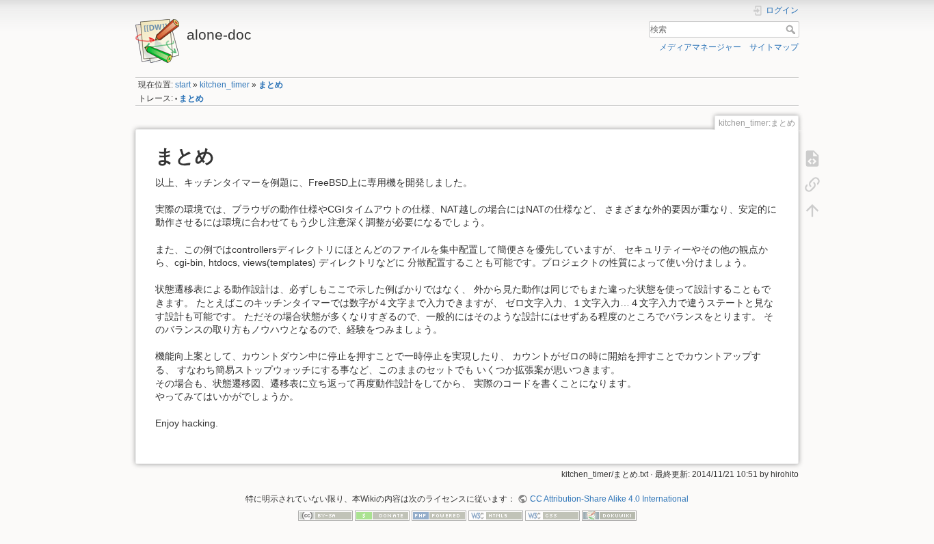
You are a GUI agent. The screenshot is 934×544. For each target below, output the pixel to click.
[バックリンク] (812, 184)
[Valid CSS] (552, 515)
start (183, 85)
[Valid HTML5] (495, 515)
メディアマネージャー (700, 47)
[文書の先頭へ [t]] (812, 210)
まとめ (270, 85)
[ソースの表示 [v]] (812, 158)
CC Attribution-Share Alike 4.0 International (609, 499)
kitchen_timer (225, 85)
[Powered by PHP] (439, 515)
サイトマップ (774, 47)
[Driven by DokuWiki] (609, 515)
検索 (792, 29)
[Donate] (382, 515)
